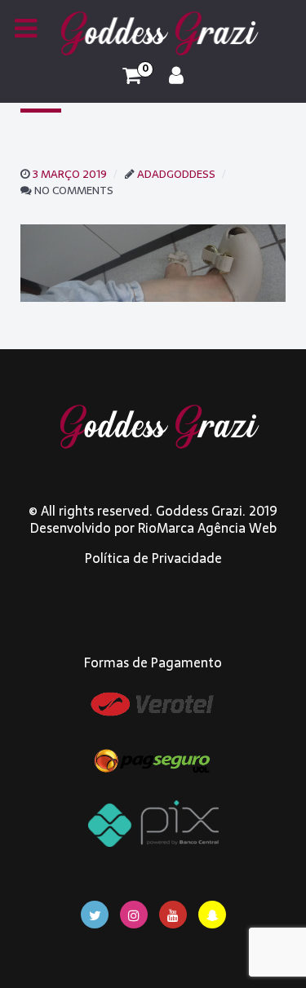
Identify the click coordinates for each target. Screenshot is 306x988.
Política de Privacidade (153, 558)
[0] (131, 75)
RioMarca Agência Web (207, 527)
